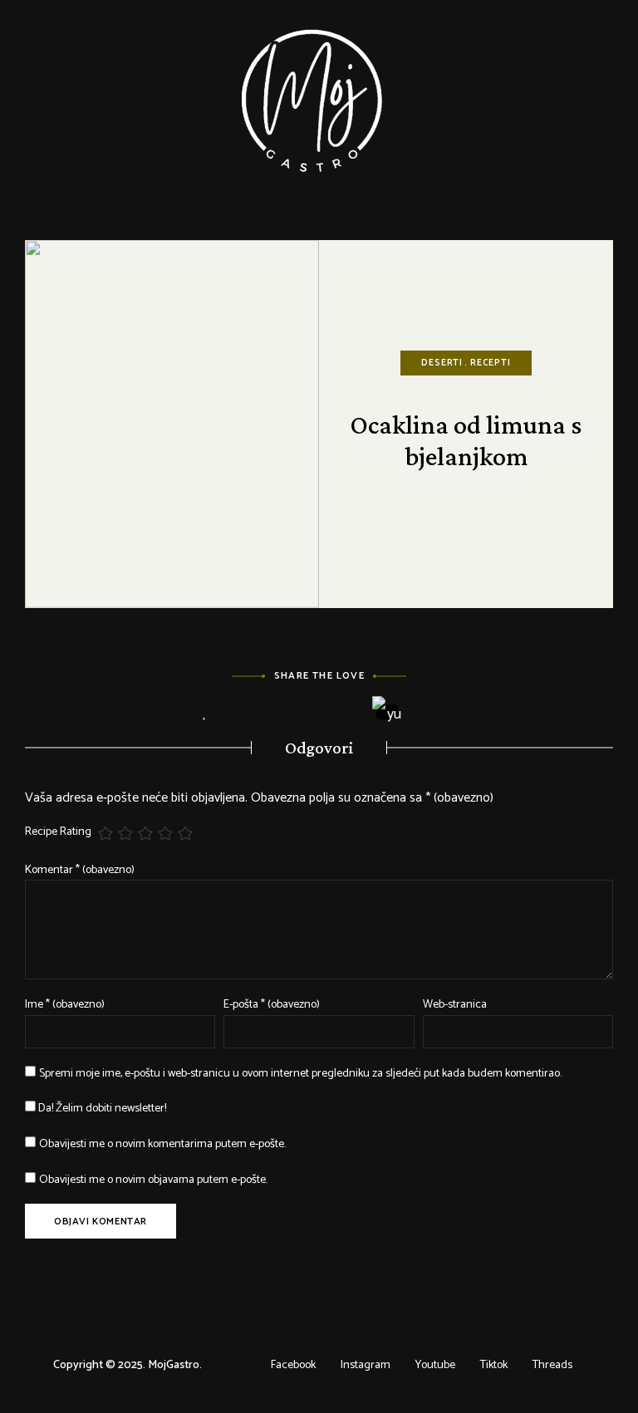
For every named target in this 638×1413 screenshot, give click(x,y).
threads (552, 1365)
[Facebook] (250, 713)
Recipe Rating (58, 832)
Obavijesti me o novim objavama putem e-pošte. (153, 1180)
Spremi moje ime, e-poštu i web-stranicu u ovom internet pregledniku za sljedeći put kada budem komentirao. (300, 1073)
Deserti (442, 363)
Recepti (490, 363)
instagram (365, 1365)
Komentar (80, 870)
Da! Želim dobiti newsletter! (101, 1108)
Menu (604, 99)
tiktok (494, 1365)
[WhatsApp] (433, 713)
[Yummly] (387, 712)
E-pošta (271, 1004)
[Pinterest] (342, 713)
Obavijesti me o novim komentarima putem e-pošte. (162, 1144)
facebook (293, 1365)
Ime (65, 1004)
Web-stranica (455, 1004)
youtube (435, 1365)
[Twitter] (296, 713)
